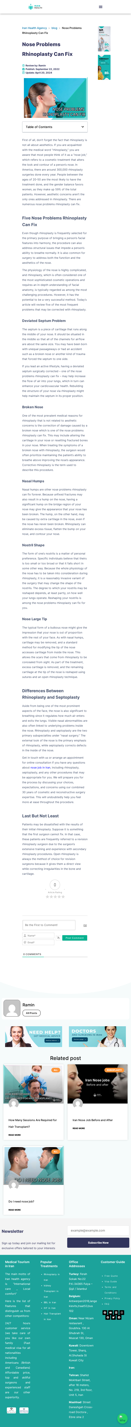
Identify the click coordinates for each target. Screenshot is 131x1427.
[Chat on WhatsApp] (122, 1418)
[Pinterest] (107, 1317)
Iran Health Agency (34, 28)
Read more (15, 1135)
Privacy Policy (112, 1298)
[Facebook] (105, 1312)
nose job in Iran (40, 767)
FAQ (107, 1304)
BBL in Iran (50, 1302)
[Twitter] (113, 1317)
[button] (101, 7)
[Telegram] (119, 1317)
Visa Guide (111, 1281)
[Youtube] (110, 1312)
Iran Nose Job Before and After (93, 1120)
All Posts (31, 1013)
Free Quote (111, 1275)
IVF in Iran (50, 1308)
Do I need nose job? (21, 1201)
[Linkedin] (116, 1312)
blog (54, 28)
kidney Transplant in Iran (51, 1291)
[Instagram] (121, 1312)
